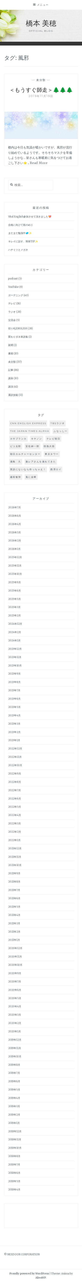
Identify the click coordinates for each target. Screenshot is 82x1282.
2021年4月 (14, 915)
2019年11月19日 (41, 96)
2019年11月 (14, 1048)
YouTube (13, 287)
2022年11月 (15, 757)
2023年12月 (15, 648)
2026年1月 (14, 549)
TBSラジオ (58, 423)
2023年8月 (14, 682)
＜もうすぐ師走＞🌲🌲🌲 (41, 89)
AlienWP (40, 1277)
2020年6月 (14, 990)
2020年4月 (14, 1006)
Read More (39, 163)
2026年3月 (14, 532)
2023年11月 (14, 657)
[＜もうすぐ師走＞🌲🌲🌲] (41, 138)
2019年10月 (14, 1056)
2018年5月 (14, 1181)
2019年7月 (14, 1073)
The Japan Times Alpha (29, 431)
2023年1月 (14, 740)
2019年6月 (14, 1081)
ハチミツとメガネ (18, 249)
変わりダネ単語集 (18, 336)
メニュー (43, 4)
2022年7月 (14, 790)
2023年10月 (15, 665)
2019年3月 (14, 1106)
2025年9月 (14, 582)
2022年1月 (14, 840)
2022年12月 (15, 748)
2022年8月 (14, 782)
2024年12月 (15, 623)
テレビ (12, 303)
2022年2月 (14, 831)
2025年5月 (14, 599)
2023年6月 (14, 698)
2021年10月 (15, 865)
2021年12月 (15, 848)
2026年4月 (14, 524)
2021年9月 (14, 873)
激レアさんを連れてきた (41, 461)
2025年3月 (14, 607)
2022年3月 (14, 823)
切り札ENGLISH (17, 328)
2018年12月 (15, 1131)
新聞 (10, 345)
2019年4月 (14, 1098)
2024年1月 (14, 640)
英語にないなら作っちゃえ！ (28, 469)
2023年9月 (14, 673)
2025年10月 (15, 574)
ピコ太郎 (15, 446)
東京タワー (52, 454)
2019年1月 (14, 1123)
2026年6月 (14, 515)
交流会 (12, 320)
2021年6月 (14, 898)
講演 (10, 386)
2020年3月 (14, 1014)
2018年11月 (14, 1139)
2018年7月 (14, 1164)
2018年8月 (14, 1156)
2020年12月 (15, 948)
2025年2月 (14, 615)
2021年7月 (14, 890)
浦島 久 (15, 461)
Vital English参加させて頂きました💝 (29, 216)
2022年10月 (15, 765)
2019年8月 (14, 1064)
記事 (10, 370)
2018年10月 (15, 1147)
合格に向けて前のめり (20, 225)
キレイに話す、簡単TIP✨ (23, 241)
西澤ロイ (55, 469)
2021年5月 (14, 906)
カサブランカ (18, 438)
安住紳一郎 (32, 446)
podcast (13, 278)
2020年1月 (14, 1031)
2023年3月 (14, 723)
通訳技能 (13, 395)
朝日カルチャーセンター (25, 454)
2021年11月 (14, 856)
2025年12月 (15, 557)
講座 (10, 378)
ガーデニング (15, 295)
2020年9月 (14, 973)
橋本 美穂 (41, 23)
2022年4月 (14, 815)
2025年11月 (15, 565)
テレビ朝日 (53, 438)
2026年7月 (14, 507)
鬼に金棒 (31, 476)
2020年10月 (15, 965)
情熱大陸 (49, 446)
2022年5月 (14, 806)
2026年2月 (14, 540)
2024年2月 (14, 632)
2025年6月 (14, 590)
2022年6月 (14, 798)
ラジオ (12, 311)
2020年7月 (14, 981)
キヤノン (36, 438)
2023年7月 (14, 690)
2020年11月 (15, 956)
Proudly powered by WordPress (29, 1273)
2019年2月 (14, 1114)
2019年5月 (14, 1089)
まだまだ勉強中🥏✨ (20, 233)
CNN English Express (28, 423)
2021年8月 (14, 881)
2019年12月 (14, 1039)
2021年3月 (14, 923)
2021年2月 (14, 931)
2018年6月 (14, 1173)
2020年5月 (14, 998)
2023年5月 (14, 707)
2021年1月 (14, 939)
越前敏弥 (15, 476)
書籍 (10, 353)
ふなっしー (61, 431)
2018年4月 (14, 1189)
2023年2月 (14, 732)
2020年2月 (14, 1023)
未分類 (41, 80)
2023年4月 (14, 715)
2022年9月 (14, 773)
